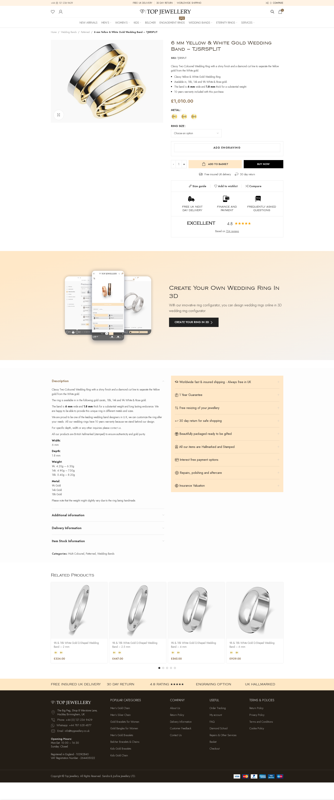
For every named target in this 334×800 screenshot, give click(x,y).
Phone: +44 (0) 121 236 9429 (74, 720)
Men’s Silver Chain (120, 715)
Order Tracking (218, 708)
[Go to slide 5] (175, 668)
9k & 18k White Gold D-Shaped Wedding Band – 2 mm (76, 645)
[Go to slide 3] (167, 668)
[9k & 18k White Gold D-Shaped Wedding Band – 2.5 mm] (137, 610)
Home (54, 32)
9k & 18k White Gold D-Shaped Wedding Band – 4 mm (193, 645)
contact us (115, 428)
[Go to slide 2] (163, 668)
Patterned (85, 32)
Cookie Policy (256, 728)
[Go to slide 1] (159, 668)
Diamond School (219, 728)
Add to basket (218, 164)
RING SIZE (177, 126)
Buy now (263, 164)
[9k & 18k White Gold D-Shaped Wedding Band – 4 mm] (196, 610)
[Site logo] (167, 11)
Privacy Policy (256, 715)
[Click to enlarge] (59, 115)
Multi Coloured (76, 554)
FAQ (212, 722)
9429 (70, 3)
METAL (175, 110)
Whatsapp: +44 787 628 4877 (74, 725)
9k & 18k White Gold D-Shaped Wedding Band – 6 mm (252, 645)
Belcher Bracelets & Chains (124, 742)
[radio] (174, 116)
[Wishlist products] (53, 12)
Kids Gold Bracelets (120, 749)
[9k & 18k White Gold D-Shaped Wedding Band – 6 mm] (255, 610)
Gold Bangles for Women (124, 728)
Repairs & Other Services (223, 735)
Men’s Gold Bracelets (121, 735)
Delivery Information (181, 722)
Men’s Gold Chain (120, 708)
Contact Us (176, 735)
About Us (175, 708)
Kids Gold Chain (119, 755)
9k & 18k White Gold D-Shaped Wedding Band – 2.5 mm (134, 645)
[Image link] (72, 702)
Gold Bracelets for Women (124, 722)
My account (216, 715)
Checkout (215, 749)
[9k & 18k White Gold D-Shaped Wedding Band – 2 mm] (79, 610)
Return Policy (177, 715)
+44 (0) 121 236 (59, 3)
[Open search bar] (272, 11)
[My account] (61, 12)
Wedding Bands (69, 32)
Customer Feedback (180, 728)
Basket (213, 742)
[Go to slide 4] (171, 668)
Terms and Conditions (261, 722)
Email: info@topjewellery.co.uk (73, 731)
